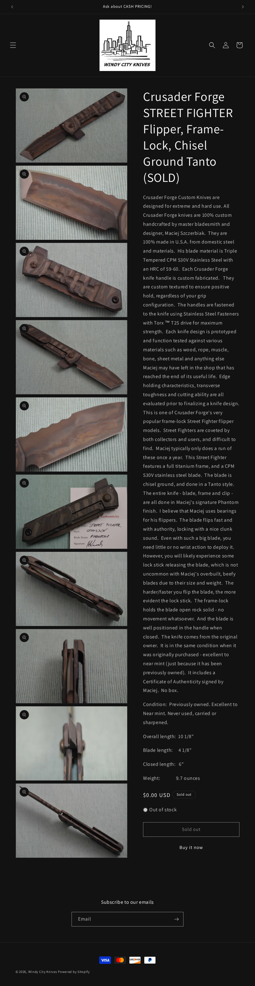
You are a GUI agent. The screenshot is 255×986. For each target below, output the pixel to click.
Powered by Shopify (74, 971)
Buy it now (191, 847)
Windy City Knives (42, 971)
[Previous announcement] (12, 7)
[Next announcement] (243, 7)
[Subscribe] (176, 919)
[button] (13, 45)
